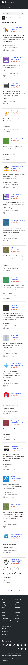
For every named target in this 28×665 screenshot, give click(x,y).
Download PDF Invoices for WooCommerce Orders (16, 195)
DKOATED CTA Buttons (15, 306)
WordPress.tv (6, 621)
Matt (4, 629)
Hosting (4, 605)
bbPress (5, 631)
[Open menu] (25, 2)
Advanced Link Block (18, 220)
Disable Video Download (15, 278)
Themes (17, 602)
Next (23, 590)
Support (4, 615)
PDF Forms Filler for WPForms (16, 28)
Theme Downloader (17, 139)
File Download (15, 111)
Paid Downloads (16, 504)
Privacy (4, 607)
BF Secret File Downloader (16, 477)
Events (17, 615)
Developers (5, 618)
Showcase (18, 599)
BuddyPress (6, 634)
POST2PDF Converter (14, 336)
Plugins (17, 605)
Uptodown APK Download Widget (17, 364)
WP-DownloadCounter (17, 249)
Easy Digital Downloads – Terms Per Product (17, 422)
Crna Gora (8, 641)
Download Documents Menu (17, 447)
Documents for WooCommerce (16, 58)
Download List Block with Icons (16, 84)
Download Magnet (17, 393)
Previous (5, 590)
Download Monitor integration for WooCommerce (17, 535)
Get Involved (18, 612)
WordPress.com (7, 626)
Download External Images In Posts (17, 167)
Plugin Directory (6, 7)
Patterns (17, 607)
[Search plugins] (22, 13)
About (3, 599)
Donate (18, 618)
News (3, 602)
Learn (3, 612)
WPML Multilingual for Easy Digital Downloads (17, 561)
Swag (17, 621)
